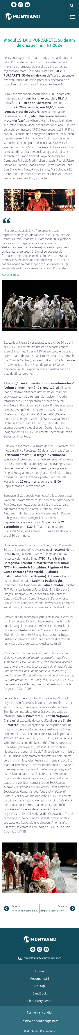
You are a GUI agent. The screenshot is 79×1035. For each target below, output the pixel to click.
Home (39, 971)
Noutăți (39, 986)
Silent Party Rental (39, 1001)
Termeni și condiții (39, 1012)
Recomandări (39, 979)
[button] (72, 17)
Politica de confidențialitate (39, 1021)
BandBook (40, 993)
